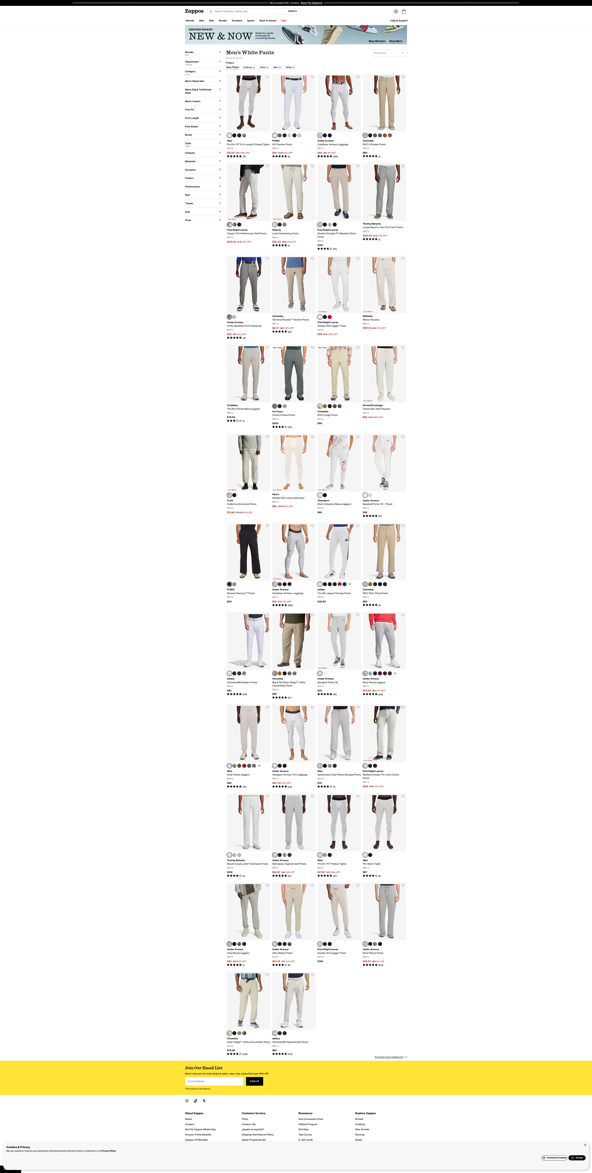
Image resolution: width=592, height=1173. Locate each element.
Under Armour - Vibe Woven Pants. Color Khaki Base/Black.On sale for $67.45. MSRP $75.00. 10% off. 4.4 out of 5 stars (294, 925)
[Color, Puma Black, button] (284, 135)
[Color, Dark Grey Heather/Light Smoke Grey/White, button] (254, 765)
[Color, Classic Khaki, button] (234, 224)
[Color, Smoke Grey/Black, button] (244, 135)
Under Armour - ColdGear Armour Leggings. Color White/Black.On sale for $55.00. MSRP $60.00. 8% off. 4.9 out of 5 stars (339, 116)
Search (292, 11)
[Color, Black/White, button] (234, 135)
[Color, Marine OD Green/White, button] (389, 673)
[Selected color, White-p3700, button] (319, 495)
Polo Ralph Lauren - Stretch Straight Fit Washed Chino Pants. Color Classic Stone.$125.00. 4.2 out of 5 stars (339, 207)
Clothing (247, 67)
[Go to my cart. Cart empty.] (404, 11)
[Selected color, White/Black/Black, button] (365, 495)
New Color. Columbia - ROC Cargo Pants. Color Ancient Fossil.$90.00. (339, 387)
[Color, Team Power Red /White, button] (339, 584)
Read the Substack (312, 2)
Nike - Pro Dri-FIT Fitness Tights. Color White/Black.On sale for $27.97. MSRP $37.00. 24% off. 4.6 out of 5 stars (339, 835)
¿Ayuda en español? (253, 1129)
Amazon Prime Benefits (198, 1134)
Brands (359, 1119)
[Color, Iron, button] (389, 135)
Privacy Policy (108, 1151)
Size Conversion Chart (310, 1119)
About (188, 1119)
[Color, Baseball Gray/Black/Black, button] (370, 495)
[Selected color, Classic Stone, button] (319, 224)
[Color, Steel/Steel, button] (284, 854)
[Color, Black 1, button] (284, 1033)
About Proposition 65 (253, 1139)
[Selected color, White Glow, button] (274, 135)
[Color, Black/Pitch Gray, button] (284, 584)
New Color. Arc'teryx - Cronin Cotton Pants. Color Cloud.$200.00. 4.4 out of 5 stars (294, 387)
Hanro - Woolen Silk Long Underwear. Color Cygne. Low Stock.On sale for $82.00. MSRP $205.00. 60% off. (294, 476)
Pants (262, 67)
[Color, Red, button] (329, 317)
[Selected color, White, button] (319, 317)
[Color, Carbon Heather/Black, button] (279, 584)
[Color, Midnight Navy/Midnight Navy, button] (289, 854)
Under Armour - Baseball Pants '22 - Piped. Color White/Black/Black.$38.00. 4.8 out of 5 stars (384, 476)
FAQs (245, 1119)
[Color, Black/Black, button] (279, 854)
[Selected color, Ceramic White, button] (229, 224)
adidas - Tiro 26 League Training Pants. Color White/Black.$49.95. (339, 565)
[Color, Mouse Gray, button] (234, 584)
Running (359, 1134)
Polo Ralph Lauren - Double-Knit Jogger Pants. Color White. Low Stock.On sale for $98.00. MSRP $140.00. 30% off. (339, 298)
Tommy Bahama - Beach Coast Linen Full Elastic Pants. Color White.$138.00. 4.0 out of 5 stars (248, 835)
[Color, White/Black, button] (234, 317)
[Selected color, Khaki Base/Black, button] (229, 944)
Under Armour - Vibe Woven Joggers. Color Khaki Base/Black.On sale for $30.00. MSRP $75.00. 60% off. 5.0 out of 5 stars (248, 925)
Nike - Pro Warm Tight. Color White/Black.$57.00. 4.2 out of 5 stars (384, 835)
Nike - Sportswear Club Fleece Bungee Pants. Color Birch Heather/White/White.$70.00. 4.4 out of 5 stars (339, 746)
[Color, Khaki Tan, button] (329, 224)
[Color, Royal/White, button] (375, 673)
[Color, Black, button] (370, 135)
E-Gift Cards (305, 1139)
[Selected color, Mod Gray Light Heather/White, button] (365, 673)
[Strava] (204, 1100)
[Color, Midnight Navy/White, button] (329, 135)
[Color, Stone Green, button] (380, 135)
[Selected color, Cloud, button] (274, 406)
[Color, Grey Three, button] (244, 673)
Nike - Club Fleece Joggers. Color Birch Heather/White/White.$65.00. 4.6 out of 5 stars (248, 746)
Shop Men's (396, 41)
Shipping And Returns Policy (258, 1134)
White (289, 67)
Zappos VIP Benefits (196, 1139)
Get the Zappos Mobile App (200, 1129)
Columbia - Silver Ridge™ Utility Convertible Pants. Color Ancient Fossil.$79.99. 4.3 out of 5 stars (248, 1014)
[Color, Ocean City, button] (234, 854)
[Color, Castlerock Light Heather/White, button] (375, 944)
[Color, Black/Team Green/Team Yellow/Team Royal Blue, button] (324, 584)
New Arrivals (362, 1129)
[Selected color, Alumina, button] (274, 1033)
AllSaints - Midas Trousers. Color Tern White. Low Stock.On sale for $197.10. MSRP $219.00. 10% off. (384, 298)
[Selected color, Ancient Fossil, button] (365, 135)
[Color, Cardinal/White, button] (380, 673)
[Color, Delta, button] (384, 135)
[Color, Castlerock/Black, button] (239, 944)
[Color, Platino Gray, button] (299, 135)
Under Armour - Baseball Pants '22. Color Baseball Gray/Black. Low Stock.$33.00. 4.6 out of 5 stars (339, 655)
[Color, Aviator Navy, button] (324, 317)
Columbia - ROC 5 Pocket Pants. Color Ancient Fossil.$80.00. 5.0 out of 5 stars (384, 116)
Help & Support (399, 20)
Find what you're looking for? (389, 1057)
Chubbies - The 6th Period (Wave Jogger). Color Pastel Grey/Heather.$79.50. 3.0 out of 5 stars (248, 387)
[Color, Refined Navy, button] (239, 224)
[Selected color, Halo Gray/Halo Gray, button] (274, 854)
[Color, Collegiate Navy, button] (380, 584)
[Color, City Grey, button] (375, 135)
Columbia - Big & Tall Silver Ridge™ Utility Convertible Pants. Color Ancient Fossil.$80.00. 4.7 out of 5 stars (294, 655)
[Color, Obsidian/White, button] (239, 135)
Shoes (358, 1139)
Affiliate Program (307, 1124)
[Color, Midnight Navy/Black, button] (244, 944)
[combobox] (246, 11)
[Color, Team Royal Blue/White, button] (344, 584)
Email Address (196, 1081)
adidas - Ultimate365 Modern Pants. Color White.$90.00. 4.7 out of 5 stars (248, 655)
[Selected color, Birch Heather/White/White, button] (229, 765)
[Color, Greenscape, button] (375, 584)
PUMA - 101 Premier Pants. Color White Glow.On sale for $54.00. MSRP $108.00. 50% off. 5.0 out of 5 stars (294, 116)
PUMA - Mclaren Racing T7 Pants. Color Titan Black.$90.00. (248, 565)
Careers (189, 1124)
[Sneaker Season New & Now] (296, 34)
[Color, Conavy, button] (234, 673)
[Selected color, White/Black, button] (229, 135)
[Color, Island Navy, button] (279, 224)
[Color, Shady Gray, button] (279, 135)
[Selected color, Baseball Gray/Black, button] (229, 317)
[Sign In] (396, 11)
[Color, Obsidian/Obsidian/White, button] (334, 765)
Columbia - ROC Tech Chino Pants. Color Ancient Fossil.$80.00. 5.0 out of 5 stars (384, 565)
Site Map (303, 1129)
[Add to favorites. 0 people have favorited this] (267, 77)
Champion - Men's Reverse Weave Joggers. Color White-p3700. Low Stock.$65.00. (339, 476)
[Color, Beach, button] (239, 854)
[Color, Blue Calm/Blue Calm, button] (370, 673)
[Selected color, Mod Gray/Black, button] (274, 584)
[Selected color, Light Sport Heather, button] (319, 944)
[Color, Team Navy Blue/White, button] (334, 584)
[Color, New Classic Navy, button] (370, 765)
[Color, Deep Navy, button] (294, 135)
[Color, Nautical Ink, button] (334, 224)
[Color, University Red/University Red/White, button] (244, 765)
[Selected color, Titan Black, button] (229, 584)
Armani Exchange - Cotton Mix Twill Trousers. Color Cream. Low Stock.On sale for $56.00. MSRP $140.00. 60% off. (384, 387)
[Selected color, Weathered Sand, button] (274, 224)
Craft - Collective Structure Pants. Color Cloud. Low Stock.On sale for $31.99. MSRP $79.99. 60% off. (248, 476)
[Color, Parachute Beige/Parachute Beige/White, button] (234, 765)
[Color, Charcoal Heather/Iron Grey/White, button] (249, 765)
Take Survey (305, 1134)
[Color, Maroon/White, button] (384, 673)
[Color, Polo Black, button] (324, 224)
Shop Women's (377, 41)
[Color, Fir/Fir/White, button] (239, 765)
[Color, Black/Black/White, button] (324, 765)
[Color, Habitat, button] (284, 406)
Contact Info (249, 1124)
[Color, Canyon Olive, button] (284, 224)
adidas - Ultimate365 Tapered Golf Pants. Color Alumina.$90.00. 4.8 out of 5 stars (294, 1014)
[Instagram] (186, 1100)
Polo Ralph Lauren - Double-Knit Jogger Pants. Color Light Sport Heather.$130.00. (339, 925)
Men (275, 67)
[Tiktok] (195, 1100)
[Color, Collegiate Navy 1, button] (279, 1033)
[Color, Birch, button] (289, 135)
